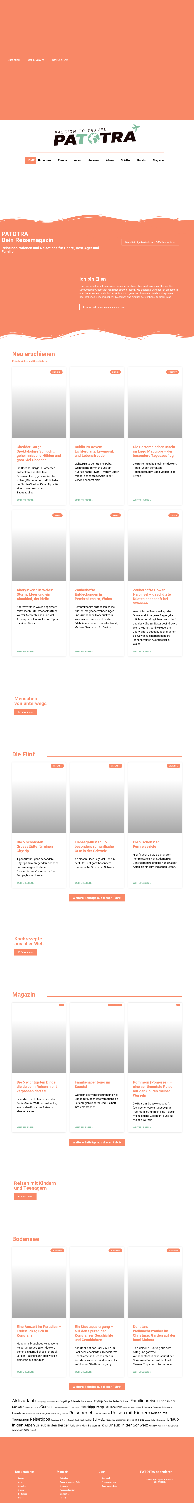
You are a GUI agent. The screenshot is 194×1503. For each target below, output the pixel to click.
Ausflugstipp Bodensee (46, 1402)
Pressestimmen (109, 1482)
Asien (77, 160)
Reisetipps (40, 1419)
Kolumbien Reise (159, 1407)
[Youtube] (172, 60)
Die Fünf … (64, 1494)
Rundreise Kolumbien (83, 1420)
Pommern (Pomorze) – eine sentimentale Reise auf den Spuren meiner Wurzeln (152, 1088)
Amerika (93, 160)
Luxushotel (18, 1413)
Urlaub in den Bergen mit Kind (89, 1425)
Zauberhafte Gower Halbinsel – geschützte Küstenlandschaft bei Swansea (152, 596)
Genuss (46, 1406)
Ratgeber (64, 1478)
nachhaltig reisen (60, 1413)
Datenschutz (60, 60)
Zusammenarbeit (109, 1486)
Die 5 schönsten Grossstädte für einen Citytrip (35, 846)
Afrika (110, 160)
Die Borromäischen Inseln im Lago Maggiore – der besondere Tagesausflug (154, 451)
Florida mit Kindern (32, 1407)
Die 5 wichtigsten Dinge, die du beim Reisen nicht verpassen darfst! (37, 1086)
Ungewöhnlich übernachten (155, 1420)
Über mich (14, 60)
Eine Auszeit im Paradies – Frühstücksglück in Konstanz (39, 1331)
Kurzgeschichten (67, 1490)
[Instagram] (144, 60)
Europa (62, 160)
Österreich (30, 1429)
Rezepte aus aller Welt (70, 1482)
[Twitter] (150, 60)
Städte (125, 160)
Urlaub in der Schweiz (128, 1425)
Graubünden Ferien (72, 1407)
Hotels (141, 160)
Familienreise (143, 1400)
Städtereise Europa (125, 1420)
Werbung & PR (36, 60)
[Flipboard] (155, 60)
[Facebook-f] (138, 60)
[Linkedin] (161, 60)
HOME (31, 160)
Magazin (158, 160)
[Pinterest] (166, 60)
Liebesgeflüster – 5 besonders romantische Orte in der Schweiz (94, 846)
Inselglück (103, 1407)
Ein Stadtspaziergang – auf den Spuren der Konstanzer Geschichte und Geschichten (94, 1333)
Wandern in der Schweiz (168, 1426)
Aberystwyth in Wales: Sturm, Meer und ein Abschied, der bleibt (35, 594)
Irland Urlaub (136, 1407)
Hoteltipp (88, 1407)
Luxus (169, 1407)
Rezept (71, 1420)
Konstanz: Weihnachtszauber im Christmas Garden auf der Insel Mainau (154, 1333)
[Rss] (133, 60)
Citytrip (98, 1401)
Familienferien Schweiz (117, 1401)
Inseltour (126, 1407)
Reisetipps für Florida (59, 1420)
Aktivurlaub (24, 1400)
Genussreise (59, 1407)
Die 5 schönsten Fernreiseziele (146, 844)
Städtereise (110, 1420)
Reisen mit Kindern (130, 1412)
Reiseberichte (103, 1413)
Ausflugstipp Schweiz (67, 1401)
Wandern (153, 1426)
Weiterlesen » (26, 500)
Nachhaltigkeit (42, 1413)
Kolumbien (147, 1407)
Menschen (30, 1414)
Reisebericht (82, 1412)
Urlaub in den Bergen (53, 1425)
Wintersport (17, 1430)
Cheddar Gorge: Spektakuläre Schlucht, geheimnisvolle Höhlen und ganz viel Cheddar (39, 453)
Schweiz (99, 1419)
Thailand (139, 1419)
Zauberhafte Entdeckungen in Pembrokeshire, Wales (93, 594)
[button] (181, 60)
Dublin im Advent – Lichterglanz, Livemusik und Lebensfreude (94, 451)
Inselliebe (116, 1407)
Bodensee (44, 160)
